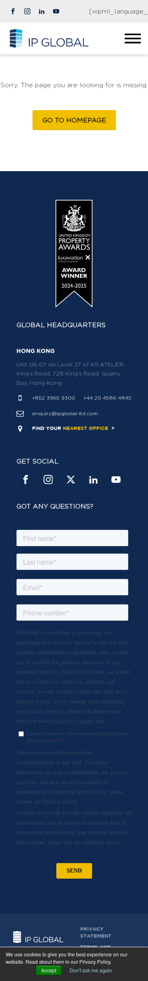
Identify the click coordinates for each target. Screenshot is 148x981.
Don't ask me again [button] (90, 970)
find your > (73, 428)
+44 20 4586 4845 (107, 397)
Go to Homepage (74, 120)
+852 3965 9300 (53, 397)
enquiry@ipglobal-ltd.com (65, 413)
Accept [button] (48, 970)
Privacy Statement (95, 932)
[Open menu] (133, 38)
